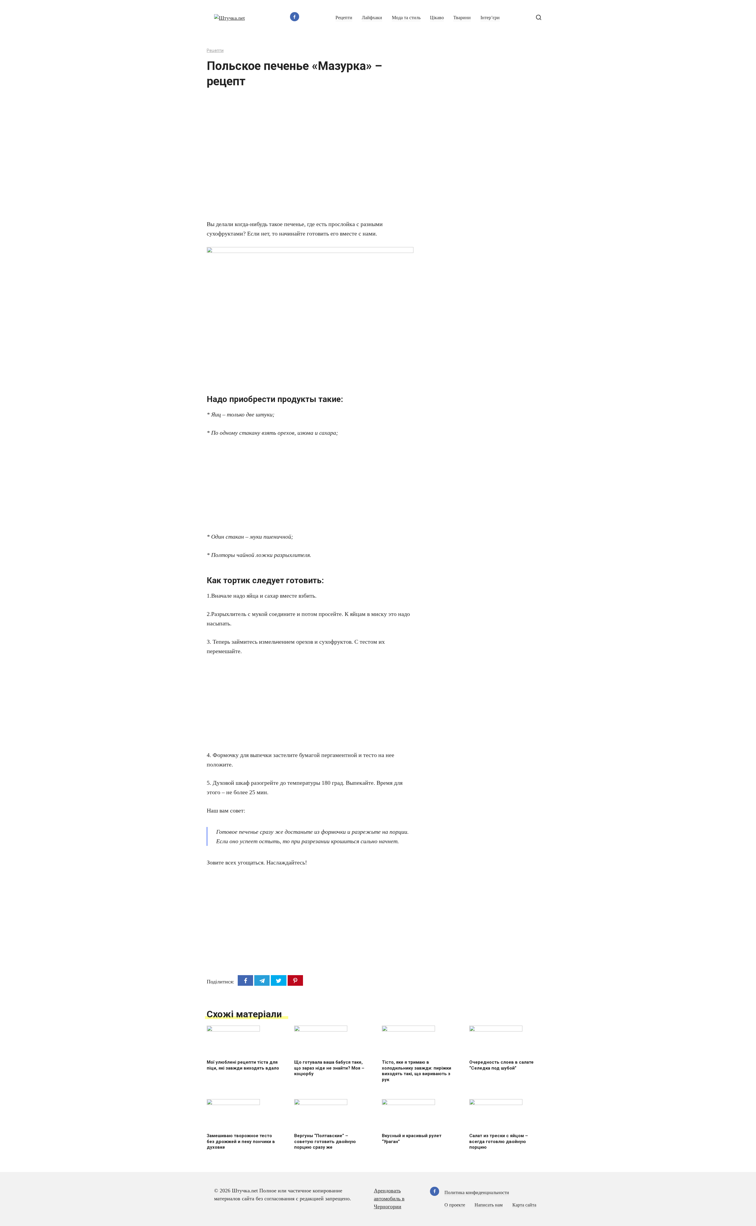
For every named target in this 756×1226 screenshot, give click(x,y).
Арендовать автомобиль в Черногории (389, 1198)
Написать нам (489, 1205)
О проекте (454, 1205)
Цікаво (437, 17)
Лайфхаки (372, 17)
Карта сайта (524, 1205)
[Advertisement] (292, 158)
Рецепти (343, 17)
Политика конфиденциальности (476, 1192)
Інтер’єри (490, 17)
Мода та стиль (406, 17)
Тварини (462, 17)
